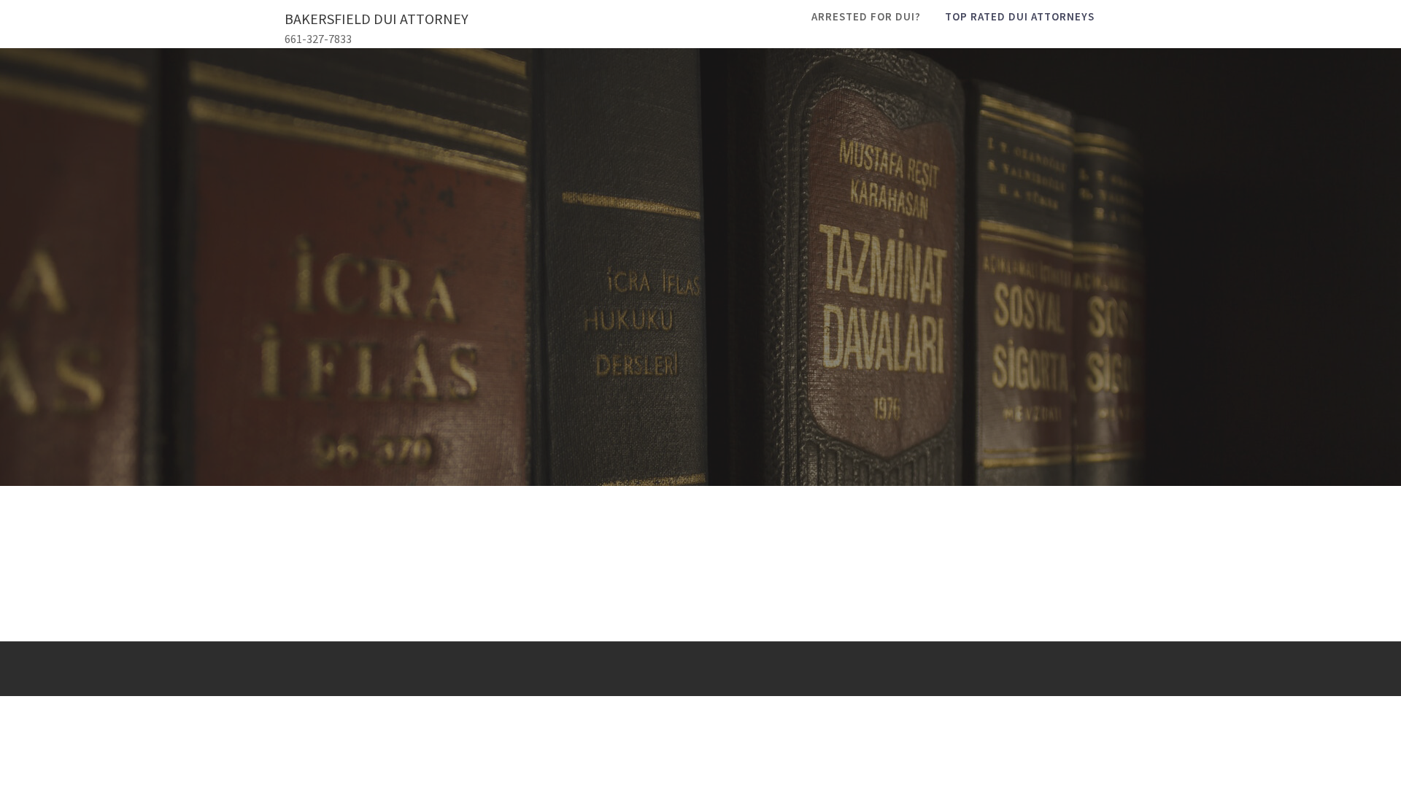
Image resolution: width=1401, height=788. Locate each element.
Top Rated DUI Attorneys (1020, 16)
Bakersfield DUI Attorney (376, 18)
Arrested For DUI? (866, 16)
